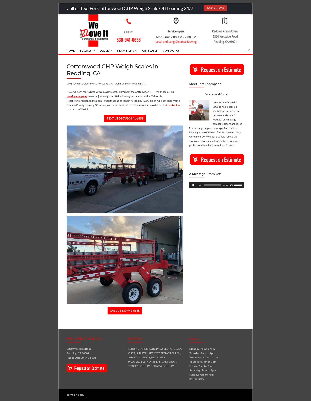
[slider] (238, 185)
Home (71, 50)
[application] (216, 185)
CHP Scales (149, 50)
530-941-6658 (216, 8)
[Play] (193, 185)
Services (86, 50)
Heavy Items (125, 50)
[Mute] (231, 185)
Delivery (106, 50)
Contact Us (171, 50)
